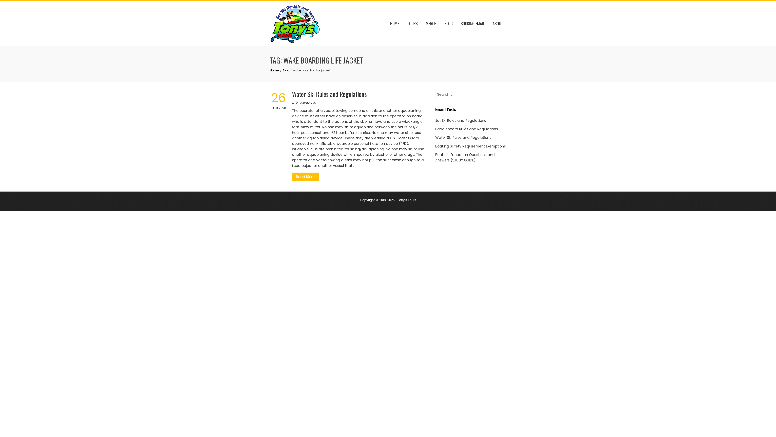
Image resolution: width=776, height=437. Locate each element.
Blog (449, 23)
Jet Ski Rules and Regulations (460, 120)
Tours (412, 23)
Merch (431, 23)
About (498, 23)
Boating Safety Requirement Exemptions (470, 146)
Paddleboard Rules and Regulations (466, 129)
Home (394, 23)
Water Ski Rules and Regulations (329, 94)
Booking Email (473, 23)
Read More (305, 176)
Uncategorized (306, 103)
